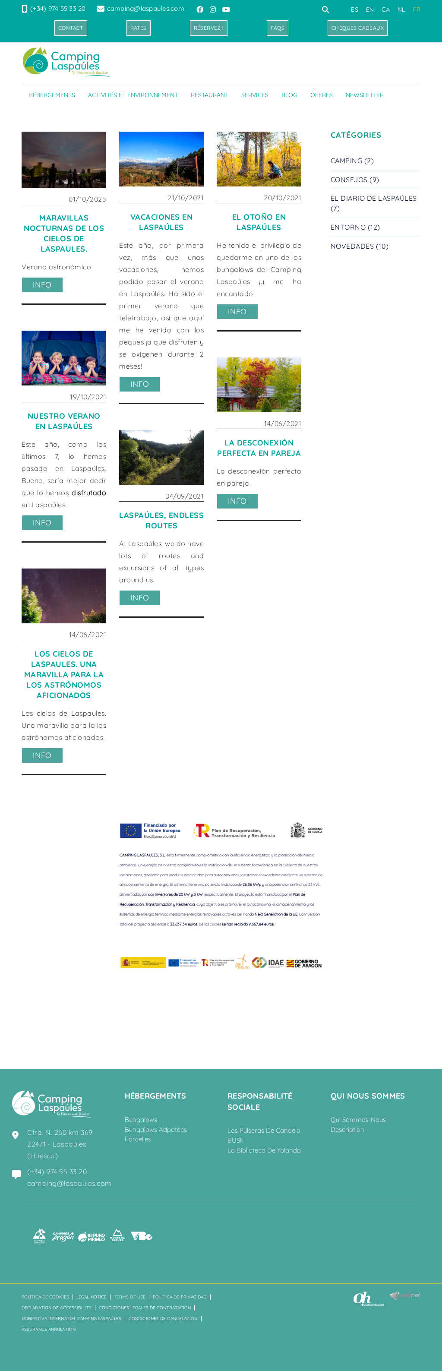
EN (370, 9)
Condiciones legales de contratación (145, 1308)
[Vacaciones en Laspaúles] (161, 159)
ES (354, 9)
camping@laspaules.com (145, 8)
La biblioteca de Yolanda (264, 1150)
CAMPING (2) (352, 160)
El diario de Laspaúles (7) (374, 203)
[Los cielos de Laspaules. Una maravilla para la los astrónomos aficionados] (64, 596)
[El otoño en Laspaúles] (259, 159)
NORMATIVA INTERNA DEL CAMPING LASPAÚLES (71, 1318)
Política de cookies (45, 1297)
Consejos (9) (355, 179)
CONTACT (70, 28)
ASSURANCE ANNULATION (49, 1329)
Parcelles (138, 1139)
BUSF (235, 1140)
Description (347, 1129)
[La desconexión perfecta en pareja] (259, 385)
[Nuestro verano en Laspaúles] (64, 358)
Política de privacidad (179, 1297)
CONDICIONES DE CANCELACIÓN (163, 1318)
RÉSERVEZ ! (209, 28)
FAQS (278, 28)
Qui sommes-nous (358, 1119)
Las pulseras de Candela (263, 1130)
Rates (138, 28)
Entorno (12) (355, 227)
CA (386, 9)
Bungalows (141, 1119)
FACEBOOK (200, 9)
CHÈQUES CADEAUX (358, 28)
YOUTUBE (227, 9)
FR (416, 9)
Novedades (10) (360, 246)
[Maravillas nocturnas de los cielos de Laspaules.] (64, 160)
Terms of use (129, 1297)
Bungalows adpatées (156, 1129)
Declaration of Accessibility (57, 1308)
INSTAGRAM (214, 9)
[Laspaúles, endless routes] (161, 457)
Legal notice (91, 1297)
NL (401, 9)
